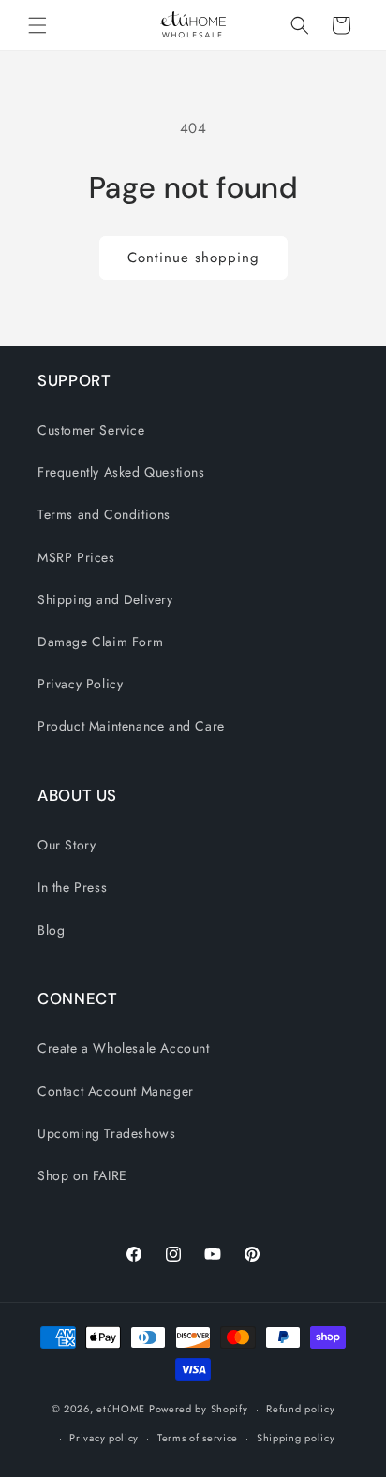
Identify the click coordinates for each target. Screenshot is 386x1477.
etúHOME (120, 1408)
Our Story (66, 844)
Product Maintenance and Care (131, 725)
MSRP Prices (76, 557)
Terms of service (197, 1437)
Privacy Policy (80, 683)
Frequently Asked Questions (121, 472)
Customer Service (91, 430)
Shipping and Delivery (105, 599)
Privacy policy (104, 1437)
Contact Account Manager (115, 1091)
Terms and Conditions (104, 514)
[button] (37, 25)
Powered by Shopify (198, 1408)
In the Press (72, 887)
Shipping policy (296, 1437)
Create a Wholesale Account (123, 1048)
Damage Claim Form (100, 641)
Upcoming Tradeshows (106, 1133)
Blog (51, 930)
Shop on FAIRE (82, 1175)
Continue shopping (193, 257)
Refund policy (300, 1408)
